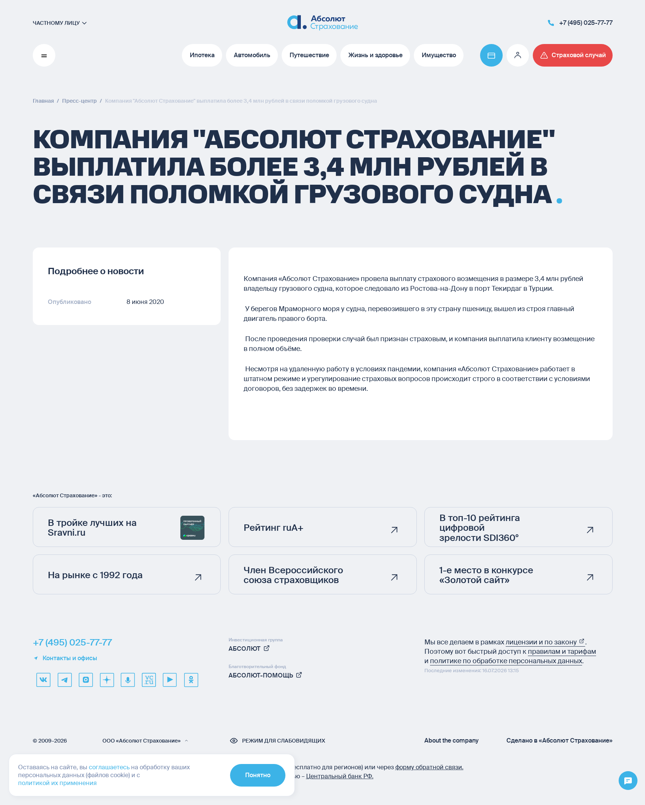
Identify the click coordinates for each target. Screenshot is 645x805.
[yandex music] (127, 679)
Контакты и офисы (70, 658)
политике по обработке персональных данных (506, 660)
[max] (85, 679)
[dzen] (106, 679)
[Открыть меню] (628, 781)
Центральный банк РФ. (340, 776)
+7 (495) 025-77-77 (72, 642)
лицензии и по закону (542, 642)
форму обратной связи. (429, 767)
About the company (451, 740)
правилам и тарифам (562, 651)
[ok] (190, 679)
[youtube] (169, 679)
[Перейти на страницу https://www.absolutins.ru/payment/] (491, 55)
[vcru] (148, 679)
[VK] (43, 679)
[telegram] (64, 679)
